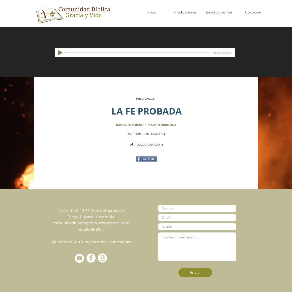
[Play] (60, 52)
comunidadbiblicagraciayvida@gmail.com (91, 223)
